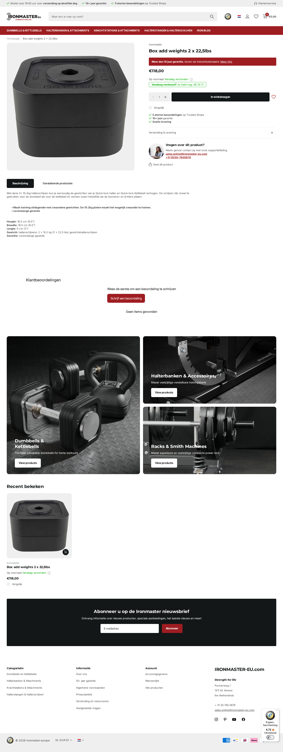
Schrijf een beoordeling (126, 298)
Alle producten (154, 687)
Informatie (83, 668)
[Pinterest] (225, 719)
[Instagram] (216, 719)
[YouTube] (234, 719)
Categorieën (15, 668)
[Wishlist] (256, 16)
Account (151, 668)
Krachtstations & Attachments (117, 30)
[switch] (270, 737)
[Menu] (277, 711)
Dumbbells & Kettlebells (24, 30)
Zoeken (212, 16)
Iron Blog (204, 30)
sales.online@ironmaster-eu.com (235, 709)
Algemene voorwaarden (90, 687)
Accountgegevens (156, 674)
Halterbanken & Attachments (67, 30)
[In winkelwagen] (66, 552)
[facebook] (243, 719)
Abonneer (172, 628)
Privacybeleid (84, 694)
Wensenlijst (152, 680)
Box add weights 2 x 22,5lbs (28, 567)
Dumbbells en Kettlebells (22, 674)
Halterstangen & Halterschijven (168, 30)
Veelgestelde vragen (88, 708)
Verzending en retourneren (92, 701)
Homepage (13, 38)
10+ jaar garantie (86, 680)
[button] (165, 97)
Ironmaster (155, 44)
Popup (191, 79)
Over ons (81, 674)
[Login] (247, 16)
